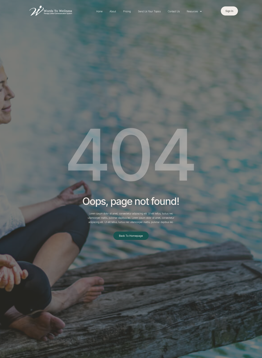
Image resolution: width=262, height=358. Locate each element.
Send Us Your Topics (149, 11)
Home (99, 11)
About (113, 11)
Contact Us (174, 11)
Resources (192, 11)
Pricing (127, 11)
